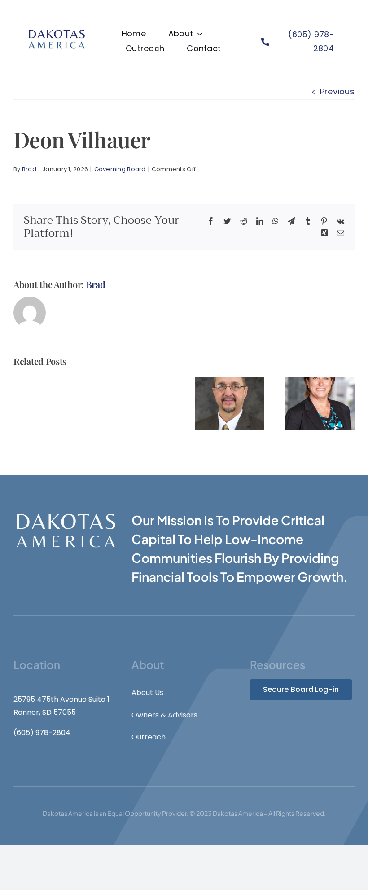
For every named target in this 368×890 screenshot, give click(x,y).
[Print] (56, 30)
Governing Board (120, 169)
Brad (29, 169)
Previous (337, 91)
